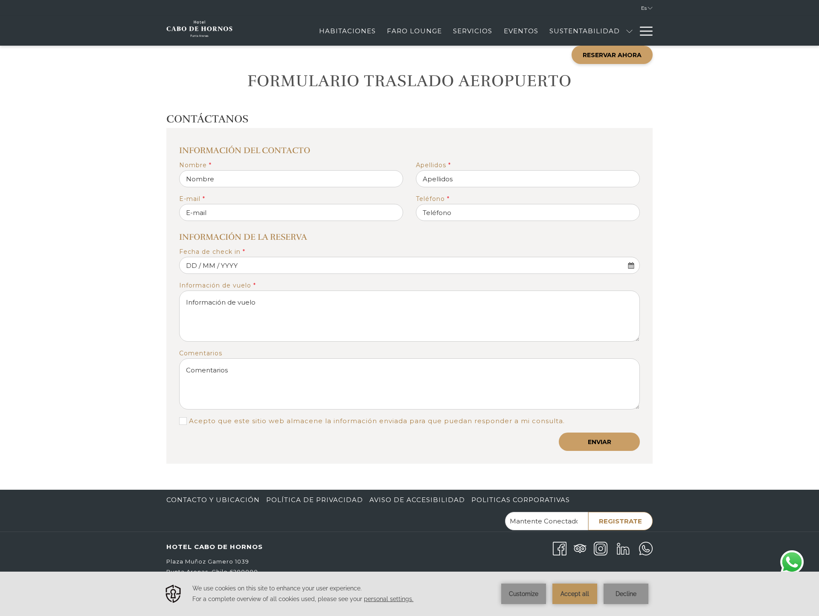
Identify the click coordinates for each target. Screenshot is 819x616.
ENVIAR (599, 442)
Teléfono (433, 199)
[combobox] (409, 265)
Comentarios (200, 353)
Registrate (620, 521)
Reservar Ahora (612, 55)
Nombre (195, 165)
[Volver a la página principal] (199, 31)
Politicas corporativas (520, 500)
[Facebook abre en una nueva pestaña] (559, 548)
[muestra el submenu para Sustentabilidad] (629, 31)
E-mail (192, 199)
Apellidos (433, 165)
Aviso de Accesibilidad (417, 500)
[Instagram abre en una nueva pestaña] (600, 548)
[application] (409, 594)
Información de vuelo (217, 285)
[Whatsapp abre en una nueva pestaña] (646, 548)
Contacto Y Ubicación (213, 500)
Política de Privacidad (314, 500)
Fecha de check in (212, 252)
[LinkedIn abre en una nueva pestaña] (623, 548)
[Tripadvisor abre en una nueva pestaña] (580, 548)
